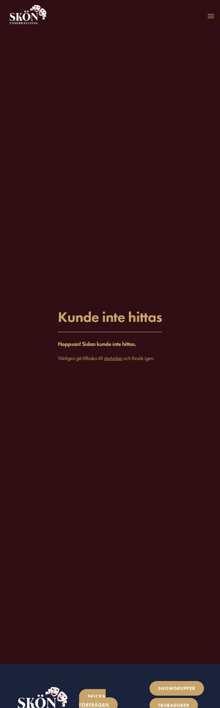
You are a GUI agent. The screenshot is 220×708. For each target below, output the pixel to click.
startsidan (113, 358)
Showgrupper (176, 688)
